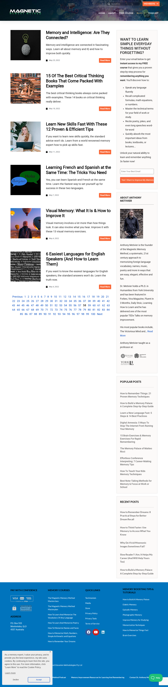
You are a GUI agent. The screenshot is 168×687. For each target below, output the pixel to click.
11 (60, 296)
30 (51, 301)
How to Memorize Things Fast (135, 630)
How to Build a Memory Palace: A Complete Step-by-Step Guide (137, 405)
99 (87, 314)
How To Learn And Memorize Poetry (63, 623)
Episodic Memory (130, 609)
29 (46, 301)
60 (94, 305)
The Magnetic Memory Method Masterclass (61, 599)
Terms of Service (92, 623)
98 (82, 314)
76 (70, 309)
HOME (102, 13)
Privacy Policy (91, 613)
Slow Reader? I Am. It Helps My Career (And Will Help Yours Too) (136, 558)
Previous (17, 296)
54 (65, 305)
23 (18, 301)
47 (32, 305)
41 (103, 301)
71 (46, 309)
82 (98, 309)
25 (27, 301)
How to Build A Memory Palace (136, 599)
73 (56, 309)
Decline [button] (16, 680)
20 (102, 296)
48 (37, 305)
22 (13, 301)
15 (79, 296)
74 (60, 309)
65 (18, 309)
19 (97, 296)
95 (68, 314)
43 (13, 305)
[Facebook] (88, 632)
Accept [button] (39, 680)
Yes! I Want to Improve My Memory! (138, 180)
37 (84, 301)
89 (40, 314)
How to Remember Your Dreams (61, 641)
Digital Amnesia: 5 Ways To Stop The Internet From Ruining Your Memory (136, 425)
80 (89, 309)
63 (108, 305)
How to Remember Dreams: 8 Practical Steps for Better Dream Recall (135, 516)
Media (88, 603)
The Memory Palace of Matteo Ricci (136, 450)
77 (75, 309)
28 (42, 301)
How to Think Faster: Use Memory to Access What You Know (135, 531)
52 (56, 305)
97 (78, 314)
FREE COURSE (126, 13)
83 (103, 309)
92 (54, 314)
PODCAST (153, 13)
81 (94, 309)
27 (37, 301)
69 (37, 309)
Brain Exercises (129, 635)
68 (32, 309)
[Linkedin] (103, 632)
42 (108, 301)
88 (35, 314)
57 (79, 305)
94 (63, 314)
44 (18, 305)
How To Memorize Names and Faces (63, 628)
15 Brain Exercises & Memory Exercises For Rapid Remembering (135, 438)
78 (79, 309)
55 (70, 305)
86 (26, 314)
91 (49, 314)
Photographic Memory (132, 615)
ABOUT (112, 13)
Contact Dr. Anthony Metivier (142, 677)
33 (65, 301)
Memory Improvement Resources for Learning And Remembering (97, 677)
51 (51, 305)
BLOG (140, 13)
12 (64, 296)
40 (98, 301)
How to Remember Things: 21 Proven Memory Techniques (135, 395)
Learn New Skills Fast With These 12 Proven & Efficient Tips (76, 127)
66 (23, 309)
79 (84, 309)
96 (73, 314)
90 (45, 314)
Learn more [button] (10, 673)
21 (107, 296)
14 (74, 296)
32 (60, 301)
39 (94, 301)
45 (23, 305)
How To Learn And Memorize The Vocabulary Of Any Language (62, 616)
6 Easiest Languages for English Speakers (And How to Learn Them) (75, 259)
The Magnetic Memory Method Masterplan (61, 608)
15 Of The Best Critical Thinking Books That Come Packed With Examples (75, 80)
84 (108, 309)
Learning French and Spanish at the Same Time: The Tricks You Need (78, 170)
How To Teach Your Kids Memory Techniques (132, 473)
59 (89, 305)
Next (100, 314)
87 (30, 314)
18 (93, 296)
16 (83, 296)
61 (98, 305)
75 (65, 309)
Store (87, 608)
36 (79, 301)
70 (42, 309)
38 (89, 301)
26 (32, 301)
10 (55, 296)
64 (13, 309)
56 (75, 305)
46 (27, 305)
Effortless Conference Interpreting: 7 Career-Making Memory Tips (135, 461)
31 (56, 301)
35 (75, 301)
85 (21, 314)
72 (51, 309)
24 (23, 301)
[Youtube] (96, 632)
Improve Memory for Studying (136, 620)
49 (41, 305)
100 (93, 314)
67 (27, 309)
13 (69, 296)
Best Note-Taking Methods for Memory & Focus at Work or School (136, 484)
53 (60, 305)
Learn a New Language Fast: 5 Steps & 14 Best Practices (136, 414)
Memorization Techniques (134, 625)
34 (70, 301)
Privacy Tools (91, 618)
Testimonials (90, 598)
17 (88, 296)
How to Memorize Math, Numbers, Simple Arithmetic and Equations (62, 634)
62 (103, 305)
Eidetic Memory (129, 604)
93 (59, 314)
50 (46, 305)
